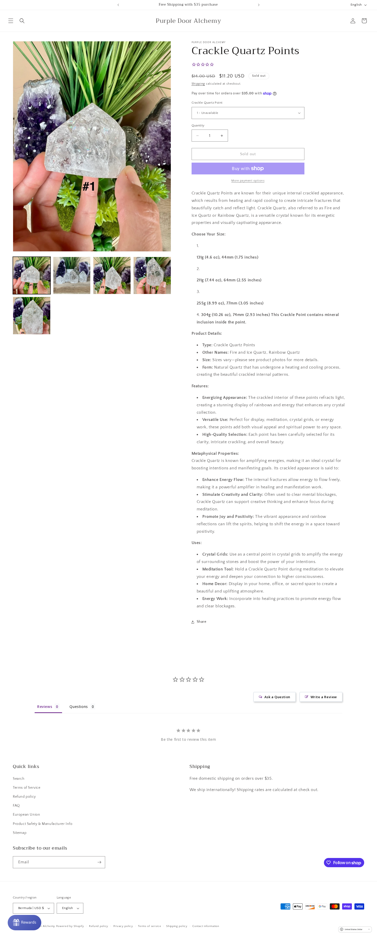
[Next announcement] (258, 5)
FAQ (16, 806)
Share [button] (201, 622)
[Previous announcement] (118, 5)
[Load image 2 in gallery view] (72, 275)
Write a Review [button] (324, 697)
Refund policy (24, 797)
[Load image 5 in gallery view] (32, 315)
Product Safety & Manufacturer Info (42, 824)
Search (19, 779)
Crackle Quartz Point (207, 102)
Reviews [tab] (44, 706)
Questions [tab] (79, 706)
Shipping (198, 83)
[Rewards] (24, 922)
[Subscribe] (99, 862)
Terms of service (149, 926)
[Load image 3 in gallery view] (112, 275)
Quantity (198, 125)
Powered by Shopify (70, 926)
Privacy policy (123, 926)
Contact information (205, 926)
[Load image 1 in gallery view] (32, 275)
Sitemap (19, 833)
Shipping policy (176, 926)
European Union (26, 815)
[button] (10, 20)
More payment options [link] (247, 180)
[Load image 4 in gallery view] (152, 275)
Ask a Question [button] (277, 697)
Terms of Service (27, 788)
